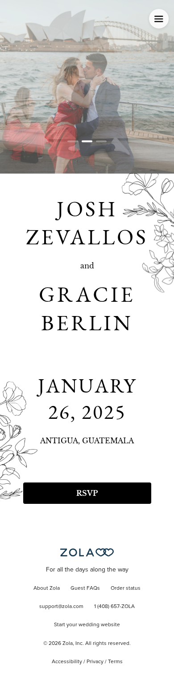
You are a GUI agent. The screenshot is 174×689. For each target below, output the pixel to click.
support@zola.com (61, 606)
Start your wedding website (87, 625)
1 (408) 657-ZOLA (114, 606)
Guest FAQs (85, 588)
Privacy (95, 662)
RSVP (87, 493)
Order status (126, 588)
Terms (115, 662)
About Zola (46, 588)
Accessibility (67, 662)
